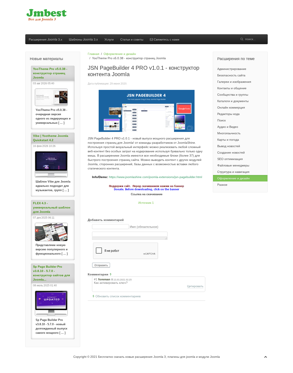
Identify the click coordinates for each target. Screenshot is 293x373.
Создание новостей (231, 152)
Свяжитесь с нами (166, 39)
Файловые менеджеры (233, 165)
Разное (222, 184)
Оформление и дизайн (120, 54)
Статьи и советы (131, 39)
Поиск (221, 120)
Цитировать (195, 286)
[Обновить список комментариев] (111, 274)
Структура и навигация (233, 172)
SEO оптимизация (230, 159)
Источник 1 (146, 202)
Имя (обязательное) (144, 226)
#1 (95, 279)
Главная (93, 54)
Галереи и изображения (234, 81)
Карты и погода (228, 139)
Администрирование (231, 69)
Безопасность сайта (231, 75)
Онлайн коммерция (231, 107)
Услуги (109, 39)
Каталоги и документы (233, 101)
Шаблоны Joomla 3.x (83, 39)
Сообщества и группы (232, 94)
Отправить (101, 265)
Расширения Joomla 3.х (45, 39)
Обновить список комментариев (117, 296)
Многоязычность (228, 133)
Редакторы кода (228, 114)
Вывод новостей (228, 146)
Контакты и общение (231, 88)
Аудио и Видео (227, 126)
